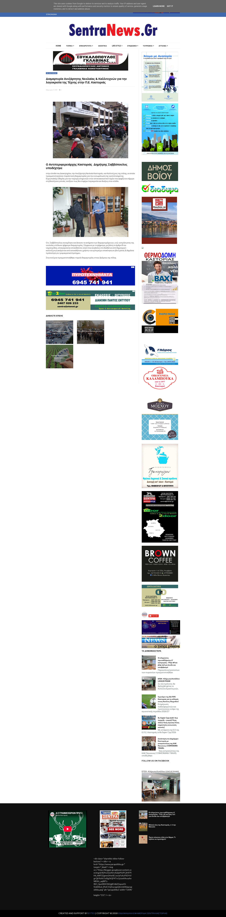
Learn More (159, 6)
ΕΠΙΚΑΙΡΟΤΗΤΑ (85, 46)
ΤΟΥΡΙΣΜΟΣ (147, 46)
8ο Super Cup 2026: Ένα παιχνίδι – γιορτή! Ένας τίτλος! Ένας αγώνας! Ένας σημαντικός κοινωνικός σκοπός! (168, 722)
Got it (170, 6)
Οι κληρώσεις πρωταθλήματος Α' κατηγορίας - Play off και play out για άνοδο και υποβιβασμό (167, 662)
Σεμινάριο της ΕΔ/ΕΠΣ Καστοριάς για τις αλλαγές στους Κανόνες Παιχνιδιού (168, 699)
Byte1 (91, 913)
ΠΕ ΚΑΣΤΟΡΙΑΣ (52, 73)
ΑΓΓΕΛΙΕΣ (162, 46)
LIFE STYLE (116, 46)
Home (58, 46)
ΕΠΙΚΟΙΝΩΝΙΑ (51, 14)
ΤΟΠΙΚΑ (69, 46)
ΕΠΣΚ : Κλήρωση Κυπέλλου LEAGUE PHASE (169, 680)
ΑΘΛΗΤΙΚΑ (102, 46)
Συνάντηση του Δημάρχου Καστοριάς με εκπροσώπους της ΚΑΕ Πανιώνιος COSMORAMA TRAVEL (168, 743)
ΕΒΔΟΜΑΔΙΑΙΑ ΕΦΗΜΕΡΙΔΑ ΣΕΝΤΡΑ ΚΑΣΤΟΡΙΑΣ (142, 913)
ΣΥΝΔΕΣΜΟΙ (132, 46)
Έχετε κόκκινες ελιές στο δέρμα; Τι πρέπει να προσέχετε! (162, 838)
